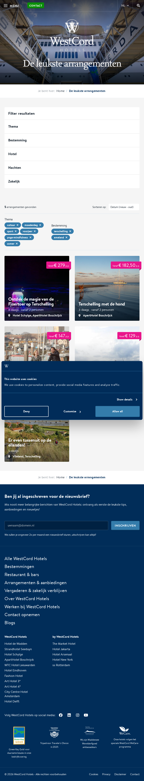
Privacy (106, 774)
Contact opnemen (22, 615)
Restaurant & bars (21, 574)
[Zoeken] (138, 5)
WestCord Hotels (24, 774)
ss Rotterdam (61, 665)
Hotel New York (62, 660)
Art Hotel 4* (12, 686)
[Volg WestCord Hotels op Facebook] (60, 715)
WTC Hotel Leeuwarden (19, 665)
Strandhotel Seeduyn (18, 649)
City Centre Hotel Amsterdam (16, 694)
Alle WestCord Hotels (25, 558)
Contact (35, 6)
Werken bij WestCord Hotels (32, 607)
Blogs (9, 623)
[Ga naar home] (72, 35)
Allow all (117, 411)
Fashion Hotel (13, 676)
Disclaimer (120, 774)
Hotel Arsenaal (62, 654)
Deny (26, 411)
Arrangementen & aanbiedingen (35, 582)
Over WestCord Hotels (26, 598)
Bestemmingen (19, 566)
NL (123, 6)
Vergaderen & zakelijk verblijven (35, 591)
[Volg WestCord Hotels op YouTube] (86, 715)
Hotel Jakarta (61, 649)
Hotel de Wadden (15, 644)
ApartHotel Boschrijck (19, 660)
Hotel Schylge (13, 654)
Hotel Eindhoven (15, 671)
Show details (124, 399)
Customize (70, 411)
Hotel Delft (11, 702)
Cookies (93, 774)
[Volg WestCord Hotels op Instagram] (77, 715)
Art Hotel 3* (12, 681)
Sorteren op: (99, 207)
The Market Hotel (63, 644)
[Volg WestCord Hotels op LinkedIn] (69, 715)
